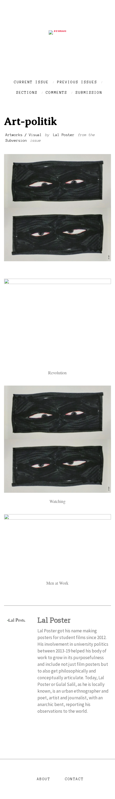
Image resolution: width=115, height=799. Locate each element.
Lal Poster (63, 135)
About (43, 779)
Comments (56, 93)
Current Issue (31, 82)
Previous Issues (77, 82)
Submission (88, 93)
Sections (26, 93)
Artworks (13, 135)
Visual (35, 135)
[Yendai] (57, 30)
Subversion (16, 141)
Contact (74, 779)
